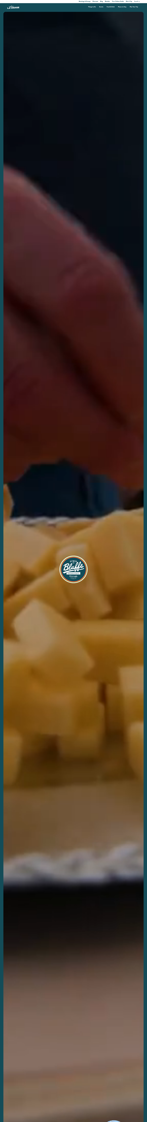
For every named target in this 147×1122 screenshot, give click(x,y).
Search (136, 1)
